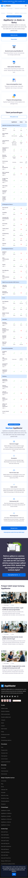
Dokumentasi (4, 773)
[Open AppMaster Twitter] (9, 696)
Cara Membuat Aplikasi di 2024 (8, 863)
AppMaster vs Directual (6, 819)
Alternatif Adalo (4, 855)
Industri (3, 725)
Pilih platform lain (14, 116)
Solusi (2, 722)
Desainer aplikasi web (6, 717)
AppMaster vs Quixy (5, 825)
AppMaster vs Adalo (5, 810)
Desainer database (5, 711)
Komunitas (3, 768)
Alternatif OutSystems (6, 846)
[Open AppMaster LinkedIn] (12, 696)
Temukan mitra (4, 753)
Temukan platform (5, 801)
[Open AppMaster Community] (2, 696)
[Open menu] (26, 6)
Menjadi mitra (14, 528)
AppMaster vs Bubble (6, 816)
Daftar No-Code (4, 795)
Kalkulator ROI (4, 789)
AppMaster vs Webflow (6, 813)
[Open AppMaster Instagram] (17, 696)
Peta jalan (3, 792)
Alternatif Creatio (5, 840)
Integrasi (3, 720)
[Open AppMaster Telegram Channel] (4, 696)
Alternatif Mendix (5, 849)
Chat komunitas (4, 771)
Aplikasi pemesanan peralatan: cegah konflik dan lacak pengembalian (12, 608)
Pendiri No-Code (5, 798)
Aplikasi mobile (4, 708)
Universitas (3, 780)
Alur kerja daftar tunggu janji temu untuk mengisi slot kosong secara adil (13, 667)
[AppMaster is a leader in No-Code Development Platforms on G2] (2, 700)
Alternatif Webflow (5, 852)
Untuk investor (4, 758)
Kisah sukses (4, 728)
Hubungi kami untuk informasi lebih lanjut (14, 532)
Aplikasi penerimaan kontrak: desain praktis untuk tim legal (12, 638)
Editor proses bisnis (5, 714)
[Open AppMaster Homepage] (14, 686)
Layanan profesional (5, 761)
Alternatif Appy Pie (5, 843)
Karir (2, 747)
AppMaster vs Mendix (6, 822)
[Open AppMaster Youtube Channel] (15, 696)
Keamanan (3, 737)
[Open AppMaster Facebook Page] (7, 696)
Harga (2, 731)
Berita (2, 786)
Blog (2, 783)
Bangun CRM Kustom (6, 860)
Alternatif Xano (4, 831)
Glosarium (3, 804)
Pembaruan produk (5, 734)
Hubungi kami (4, 756)
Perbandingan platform (6, 740)
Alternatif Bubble (5, 834)
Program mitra (4, 750)
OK (14, 874)
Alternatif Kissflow (5, 837)
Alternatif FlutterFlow (6, 858)
